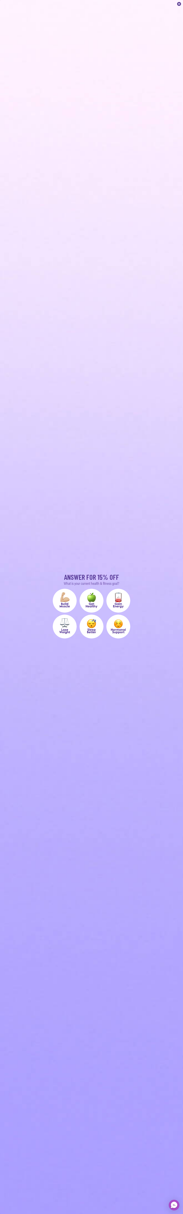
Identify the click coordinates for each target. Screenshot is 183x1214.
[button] (64, 600)
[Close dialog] (179, 4)
